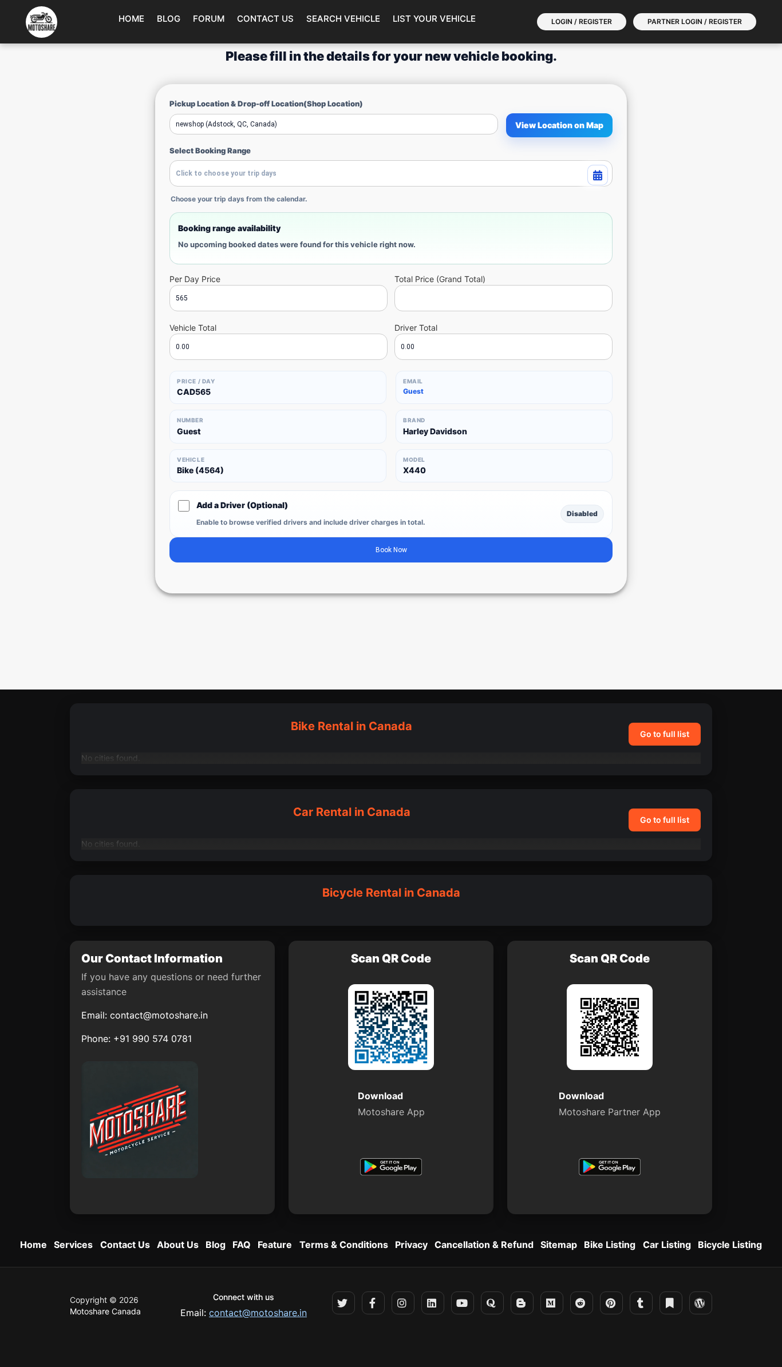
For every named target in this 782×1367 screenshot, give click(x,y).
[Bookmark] (670, 1302)
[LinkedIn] (432, 1302)
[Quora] (492, 1302)
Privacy (411, 1244)
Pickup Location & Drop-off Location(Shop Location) (266, 103)
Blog (168, 18)
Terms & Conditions (343, 1244)
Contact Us (265, 18)
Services (73, 1244)
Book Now (391, 550)
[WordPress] (700, 1302)
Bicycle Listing (730, 1244)
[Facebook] (373, 1302)
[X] (343, 1302)
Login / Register (581, 21)
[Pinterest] (611, 1302)
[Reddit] (581, 1302)
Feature (275, 1244)
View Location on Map (559, 125)
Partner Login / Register (694, 21)
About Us (178, 1244)
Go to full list (664, 734)
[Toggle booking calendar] (597, 175)
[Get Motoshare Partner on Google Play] (609, 1168)
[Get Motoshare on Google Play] (391, 1168)
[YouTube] (462, 1302)
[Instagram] (403, 1302)
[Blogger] (522, 1302)
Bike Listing (609, 1244)
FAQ (241, 1244)
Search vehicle (343, 18)
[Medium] (551, 1302)
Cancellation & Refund (484, 1244)
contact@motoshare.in (159, 1015)
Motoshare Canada (105, 1311)
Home (131, 18)
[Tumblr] (641, 1302)
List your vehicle (434, 18)
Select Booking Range (210, 150)
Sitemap (558, 1244)
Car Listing (667, 1244)
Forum (208, 18)
